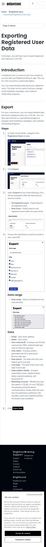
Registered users (16, 12)
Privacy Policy (31, 527)
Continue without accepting (34, 494)
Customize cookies (23, 540)
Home (3, 12)
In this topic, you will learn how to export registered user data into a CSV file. (22, 57)
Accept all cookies (23, 533)
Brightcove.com (19, 481)
